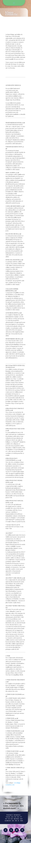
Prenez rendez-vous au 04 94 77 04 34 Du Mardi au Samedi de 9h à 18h (14, 817)
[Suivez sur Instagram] (17, 830)
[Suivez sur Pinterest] (22, 830)
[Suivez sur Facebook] (5, 830)
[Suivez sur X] (11, 830)
